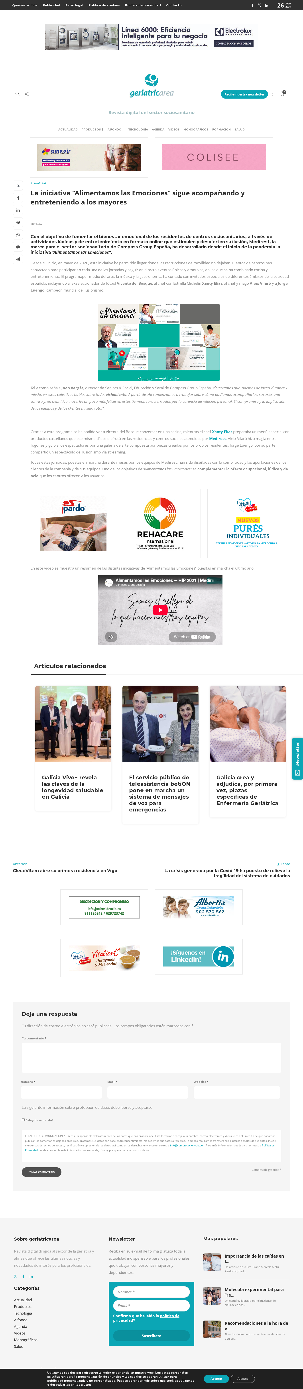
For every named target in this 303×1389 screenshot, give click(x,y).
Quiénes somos (24, 5)
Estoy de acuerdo (39, 1120)
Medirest (217, 438)
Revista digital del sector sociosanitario (151, 112)
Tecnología (138, 129)
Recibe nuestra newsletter (244, 94)
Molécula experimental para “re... (254, 1292)
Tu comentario (34, 1038)
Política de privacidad (143, 5)
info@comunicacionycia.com (187, 1145)
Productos (91, 129)
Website (201, 1082)
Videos (20, 1333)
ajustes (86, 1385)
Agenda (158, 129)
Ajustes (242, 1379)
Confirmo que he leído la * (146, 1318)
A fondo (114, 129)
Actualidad (68, 129)
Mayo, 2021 (37, 223)
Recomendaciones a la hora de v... (256, 1326)
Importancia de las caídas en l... (254, 1258)
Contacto (174, 5)
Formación (221, 129)
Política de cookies (104, 5)
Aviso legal (74, 5)
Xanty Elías (221, 431)
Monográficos (195, 129)
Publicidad (51, 5)
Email (112, 1082)
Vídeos (173, 129)
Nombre (28, 1082)
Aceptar (216, 1379)
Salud (240, 129)
